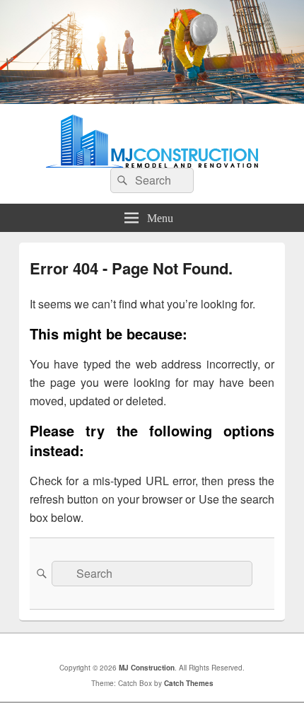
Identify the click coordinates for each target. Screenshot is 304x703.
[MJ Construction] (152, 99)
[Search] (120, 180)
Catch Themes (189, 683)
